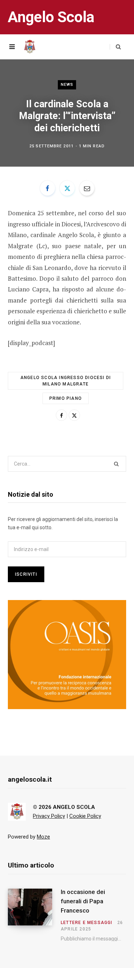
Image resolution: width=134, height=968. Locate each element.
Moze (43, 837)
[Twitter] (67, 188)
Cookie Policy (85, 816)
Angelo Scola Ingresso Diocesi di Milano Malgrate (65, 381)
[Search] (115, 47)
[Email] (86, 188)
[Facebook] (47, 188)
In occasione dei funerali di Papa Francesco (83, 901)
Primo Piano (65, 398)
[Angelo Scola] (29, 46)
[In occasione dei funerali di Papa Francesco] (34, 915)
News (67, 84)
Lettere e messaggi (87, 922)
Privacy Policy (49, 816)
